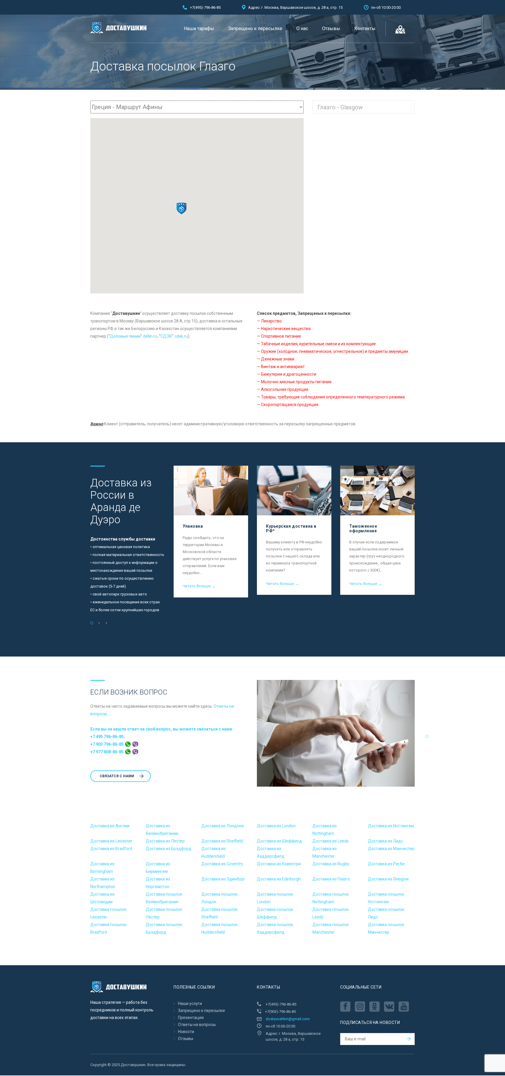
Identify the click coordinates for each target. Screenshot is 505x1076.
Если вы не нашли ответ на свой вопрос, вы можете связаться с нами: (161, 729)
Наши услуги (190, 1003)
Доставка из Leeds (330, 841)
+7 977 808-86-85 (107, 751)
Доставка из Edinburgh (279, 879)
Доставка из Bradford (111, 848)
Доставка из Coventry (222, 863)
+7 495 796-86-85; (107, 736)
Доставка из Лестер (165, 841)
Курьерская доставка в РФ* (291, 528)
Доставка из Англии (109, 825)
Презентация (191, 1017)
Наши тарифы (199, 28)
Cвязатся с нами (117, 776)
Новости (186, 1031)
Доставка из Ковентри (279, 863)
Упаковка (193, 526)
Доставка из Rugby (330, 863)
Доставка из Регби (386, 863)
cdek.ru (181, 336)
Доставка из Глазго (331, 879)
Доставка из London (276, 825)
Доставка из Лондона (222, 825)
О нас (302, 28)
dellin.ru (150, 336)
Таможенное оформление (363, 528)
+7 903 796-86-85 (107, 744)
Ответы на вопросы (197, 1024)
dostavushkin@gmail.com (288, 1019)
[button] (181, 208)
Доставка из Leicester (111, 841)
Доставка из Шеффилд (279, 841)
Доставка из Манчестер (391, 848)
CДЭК (166, 336)
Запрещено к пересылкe (255, 28)
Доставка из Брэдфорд (168, 848)
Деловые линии (125, 336)
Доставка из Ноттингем (391, 825)
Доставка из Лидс (385, 841)
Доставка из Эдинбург (223, 879)
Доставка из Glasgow (388, 879)
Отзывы (331, 28)
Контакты (365, 28)
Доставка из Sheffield (222, 841)
